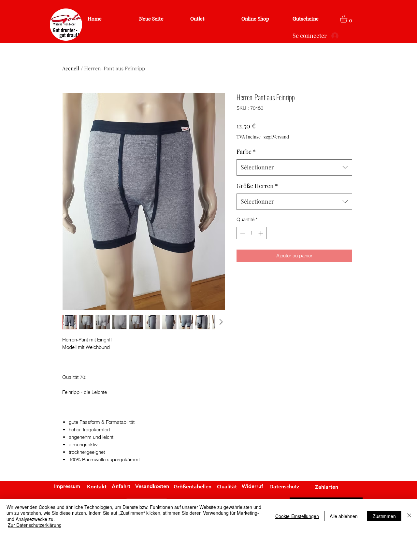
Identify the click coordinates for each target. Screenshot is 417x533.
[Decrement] (241, 233)
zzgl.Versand (276, 137)
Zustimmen (384, 516)
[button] (348, 18)
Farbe (246, 151)
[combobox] (294, 167)
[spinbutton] (251, 233)
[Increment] (261, 233)
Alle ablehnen (344, 516)
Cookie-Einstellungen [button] (297, 516)
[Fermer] (409, 516)
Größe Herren (257, 186)
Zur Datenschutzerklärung (35, 525)
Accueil (70, 68)
